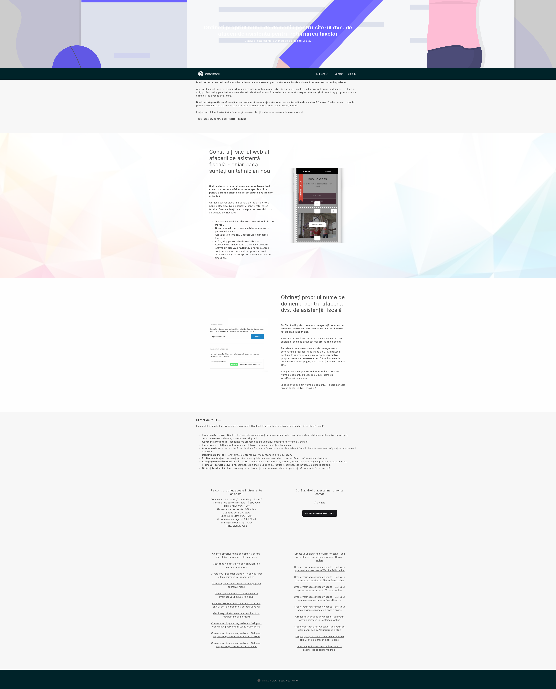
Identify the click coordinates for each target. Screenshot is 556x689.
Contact (338, 73)
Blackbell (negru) (283, 680)
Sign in (352, 73)
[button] (278, 100)
